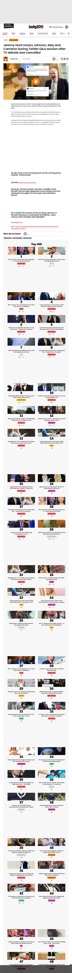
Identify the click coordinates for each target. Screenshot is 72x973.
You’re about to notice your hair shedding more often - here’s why (51, 942)
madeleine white (21, 400)
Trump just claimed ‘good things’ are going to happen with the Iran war (21, 874)
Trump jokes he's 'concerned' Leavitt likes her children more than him (52, 305)
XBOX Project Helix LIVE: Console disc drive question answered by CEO (51, 533)
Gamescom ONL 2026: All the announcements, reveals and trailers (21, 806)
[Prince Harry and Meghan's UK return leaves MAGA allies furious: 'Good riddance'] (51, 841)
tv (21, 946)
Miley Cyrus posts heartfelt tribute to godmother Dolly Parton (51, 487)
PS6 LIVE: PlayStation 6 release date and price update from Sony (21, 351)
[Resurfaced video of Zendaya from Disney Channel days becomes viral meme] (21, 682)
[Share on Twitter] (64, 59)
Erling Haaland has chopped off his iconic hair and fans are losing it (21, 760)
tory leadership (17, 238)
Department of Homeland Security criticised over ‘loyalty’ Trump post (21, 487)
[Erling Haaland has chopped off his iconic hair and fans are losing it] (21, 750)
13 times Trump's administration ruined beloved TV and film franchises (51, 715)
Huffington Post (17, 222)
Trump (31, 33)
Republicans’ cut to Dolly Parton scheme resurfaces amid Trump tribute (21, 442)
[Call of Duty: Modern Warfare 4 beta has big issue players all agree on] (21, 841)
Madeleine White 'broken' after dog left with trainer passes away (21, 396)
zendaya (21, 695)
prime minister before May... (28, 183)
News (13, 33)
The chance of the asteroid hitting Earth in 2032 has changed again (51, 760)
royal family (52, 855)
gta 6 (51, 263)
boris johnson (14, 40)
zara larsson (52, 604)
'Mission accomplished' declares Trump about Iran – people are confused (21, 328)
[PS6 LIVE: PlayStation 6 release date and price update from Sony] (21, 341)
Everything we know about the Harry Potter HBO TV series (51, 806)
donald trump (51, 309)
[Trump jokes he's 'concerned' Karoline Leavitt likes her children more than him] (51, 296)
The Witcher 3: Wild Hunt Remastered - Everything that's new (21, 624)
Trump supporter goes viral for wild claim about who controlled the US (51, 442)
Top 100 (4, 33)
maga (51, 445)
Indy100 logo (36, 27)
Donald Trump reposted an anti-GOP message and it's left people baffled (52, 328)
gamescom (21, 809)
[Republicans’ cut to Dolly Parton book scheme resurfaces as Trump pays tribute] (21, 432)
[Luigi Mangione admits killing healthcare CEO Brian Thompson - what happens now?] (51, 864)
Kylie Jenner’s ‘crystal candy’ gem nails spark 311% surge (51, 578)
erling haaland (21, 764)
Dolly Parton (21, 445)
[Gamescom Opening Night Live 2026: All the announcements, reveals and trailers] (21, 796)
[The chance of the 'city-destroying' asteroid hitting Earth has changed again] (51, 750)
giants (21, 718)
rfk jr (21, 309)
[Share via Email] (67, 59)
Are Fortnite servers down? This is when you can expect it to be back (51, 783)
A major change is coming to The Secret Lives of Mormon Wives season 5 (21, 942)
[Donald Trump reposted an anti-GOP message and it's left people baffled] (51, 318)
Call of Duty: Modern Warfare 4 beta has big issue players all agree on (21, 851)
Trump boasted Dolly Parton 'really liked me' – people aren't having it (51, 351)
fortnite (51, 786)
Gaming (22, 33)
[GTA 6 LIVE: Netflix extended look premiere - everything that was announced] (51, 250)
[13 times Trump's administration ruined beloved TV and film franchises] (51, 705)
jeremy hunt (7, 238)
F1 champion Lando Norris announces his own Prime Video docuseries (21, 897)
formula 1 (21, 900)
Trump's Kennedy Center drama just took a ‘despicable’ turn (51, 396)
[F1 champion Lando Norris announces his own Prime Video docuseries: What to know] (21, 887)
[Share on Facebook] (62, 59)
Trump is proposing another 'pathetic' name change (51, 669)
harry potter (51, 809)
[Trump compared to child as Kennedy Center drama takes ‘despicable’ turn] (51, 387)
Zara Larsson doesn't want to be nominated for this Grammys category (51, 601)
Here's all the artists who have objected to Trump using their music (21, 260)
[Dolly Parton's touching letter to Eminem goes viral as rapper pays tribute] (51, 409)
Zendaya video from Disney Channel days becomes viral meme (21, 692)
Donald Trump (21, 263)
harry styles (51, 900)
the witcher (21, 627)
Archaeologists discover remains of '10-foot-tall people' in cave (21, 715)
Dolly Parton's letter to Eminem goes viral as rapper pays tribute (51, 419)
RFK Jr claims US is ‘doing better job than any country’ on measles (21, 305)
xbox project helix (52, 536)
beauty (51, 582)
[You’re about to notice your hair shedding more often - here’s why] (51, 932)
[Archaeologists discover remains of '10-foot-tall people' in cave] (21, 705)
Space (51, 764)
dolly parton (52, 422)
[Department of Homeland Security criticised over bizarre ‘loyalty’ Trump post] (21, 478)
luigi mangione (51, 877)
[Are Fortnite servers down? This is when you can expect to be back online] (51, 773)
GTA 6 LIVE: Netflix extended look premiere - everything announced (51, 260)
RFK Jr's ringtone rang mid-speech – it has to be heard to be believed (51, 624)
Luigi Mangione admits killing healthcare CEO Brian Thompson (51, 874)
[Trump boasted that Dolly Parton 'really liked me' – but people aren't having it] (51, 341)
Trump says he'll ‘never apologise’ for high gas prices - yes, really (21, 783)
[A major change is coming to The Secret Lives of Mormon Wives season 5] (21, 932)
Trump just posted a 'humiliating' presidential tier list (21, 533)
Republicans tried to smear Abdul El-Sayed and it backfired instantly (52, 692)
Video (54, 33)
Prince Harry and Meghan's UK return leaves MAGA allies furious (51, 851)
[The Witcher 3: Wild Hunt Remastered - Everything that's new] (21, 614)
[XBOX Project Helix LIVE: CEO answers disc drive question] (51, 523)
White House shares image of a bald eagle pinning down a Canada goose (21, 419)
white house (21, 422)
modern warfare (21, 855)
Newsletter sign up (58, 27)
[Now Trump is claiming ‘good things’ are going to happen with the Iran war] (21, 864)
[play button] (36, 81)
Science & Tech (43, 33)
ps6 (21, 354)
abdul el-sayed (51, 695)
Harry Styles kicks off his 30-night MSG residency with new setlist (51, 897)
